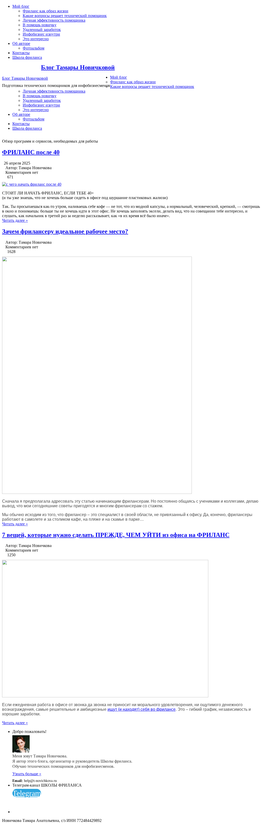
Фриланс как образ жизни (45, 11)
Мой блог (20, 6)
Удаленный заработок (42, 29)
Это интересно (36, 39)
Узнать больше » (26, 774)
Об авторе (21, 43)
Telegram (26, 793)
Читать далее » (15, 220)
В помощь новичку (39, 25)
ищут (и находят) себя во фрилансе (142, 709)
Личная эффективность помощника (54, 20)
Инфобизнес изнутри (41, 34)
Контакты (21, 53)
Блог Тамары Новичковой (78, 67)
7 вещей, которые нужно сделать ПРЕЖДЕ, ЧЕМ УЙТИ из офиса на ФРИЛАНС (115, 535)
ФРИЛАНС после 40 (31, 152)
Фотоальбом (33, 48)
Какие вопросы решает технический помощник (65, 15)
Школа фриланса (27, 57)
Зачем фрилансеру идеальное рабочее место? (65, 231)
